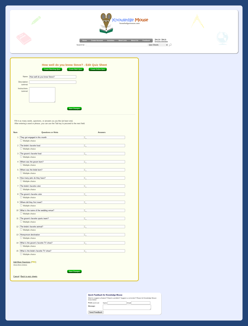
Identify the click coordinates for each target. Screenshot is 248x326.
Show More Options (20, 265)
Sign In (163, 39)
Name (25, 76)
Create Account (97, 40)
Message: (91, 306)
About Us (134, 40)
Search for (80, 45)
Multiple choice (29, 141)
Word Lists (123, 40)
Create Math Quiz (75, 69)
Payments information (161, 41)
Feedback (146, 40)
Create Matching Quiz (52, 69)
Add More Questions (21, 262)
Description (23, 83)
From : (93, 303)
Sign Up (157, 39)
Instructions (23, 89)
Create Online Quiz (98, 69)
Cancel (16, 276)
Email (129, 303)
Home (84, 40)
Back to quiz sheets (29, 276)
